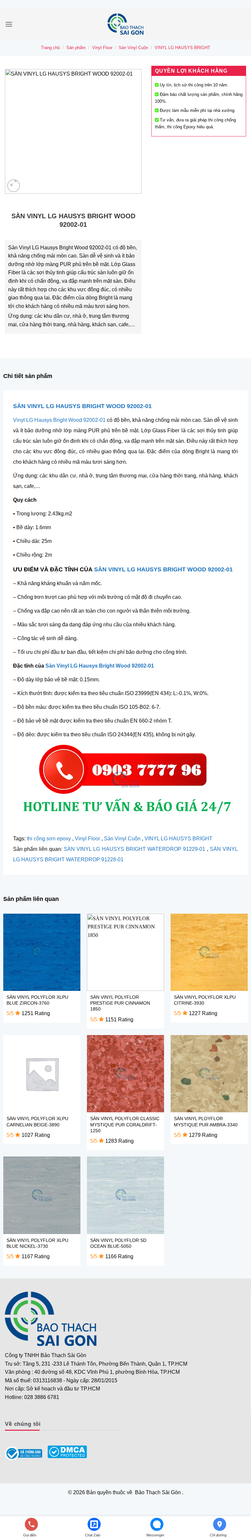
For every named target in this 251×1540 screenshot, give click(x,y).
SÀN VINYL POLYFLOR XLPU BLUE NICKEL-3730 (37, 1243)
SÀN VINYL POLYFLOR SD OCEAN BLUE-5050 (118, 1243)
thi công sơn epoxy (49, 838)
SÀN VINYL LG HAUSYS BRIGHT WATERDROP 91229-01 (134, 849)
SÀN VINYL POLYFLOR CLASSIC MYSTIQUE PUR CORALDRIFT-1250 (124, 1124)
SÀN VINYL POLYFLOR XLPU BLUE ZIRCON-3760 (37, 1000)
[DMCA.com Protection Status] (67, 1451)
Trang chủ (50, 47)
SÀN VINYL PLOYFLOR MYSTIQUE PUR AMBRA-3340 (206, 1121)
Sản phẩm (76, 47)
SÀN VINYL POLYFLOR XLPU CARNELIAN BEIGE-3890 (37, 1121)
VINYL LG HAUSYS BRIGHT (182, 47)
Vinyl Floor (102, 47)
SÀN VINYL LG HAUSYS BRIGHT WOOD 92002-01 (82, 406)
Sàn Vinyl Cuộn (133, 47)
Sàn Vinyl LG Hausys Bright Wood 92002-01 (99, 666)
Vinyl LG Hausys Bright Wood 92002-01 (59, 420)
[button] (9, 24)
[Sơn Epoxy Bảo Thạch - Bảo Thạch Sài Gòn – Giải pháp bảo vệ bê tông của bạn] (125, 24)
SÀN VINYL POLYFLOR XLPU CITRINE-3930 (205, 1000)
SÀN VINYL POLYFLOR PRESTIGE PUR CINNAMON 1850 (120, 1003)
